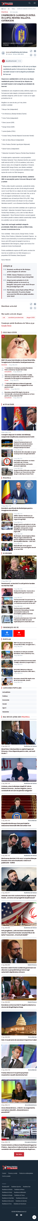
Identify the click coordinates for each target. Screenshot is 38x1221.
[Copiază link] (31, 51)
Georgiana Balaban (31, 1142)
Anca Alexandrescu (31, 1105)
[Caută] (29, 3)
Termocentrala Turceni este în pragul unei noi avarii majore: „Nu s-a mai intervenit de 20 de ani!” (25, 601)
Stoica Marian (32, 820)
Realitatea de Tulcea (19, 1195)
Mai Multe (19, 1154)
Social (6, 380)
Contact (4, 1173)
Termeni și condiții (12, 1173)
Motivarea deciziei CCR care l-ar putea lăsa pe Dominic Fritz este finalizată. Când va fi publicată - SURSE (18, 860)
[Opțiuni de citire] (34, 1217)
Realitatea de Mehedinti (20, 1192)
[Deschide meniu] (35, 3)
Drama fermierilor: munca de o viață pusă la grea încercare (24, 592)
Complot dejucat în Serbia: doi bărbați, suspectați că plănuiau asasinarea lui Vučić (17, 436)
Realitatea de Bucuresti (8, 1201)
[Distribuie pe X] (35, 55)
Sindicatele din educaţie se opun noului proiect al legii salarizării (25, 453)
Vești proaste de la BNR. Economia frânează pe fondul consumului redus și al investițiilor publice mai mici (24, 611)
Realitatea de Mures (19, 1189)
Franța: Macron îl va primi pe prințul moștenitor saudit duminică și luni (14, 1074)
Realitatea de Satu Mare (8, 1198)
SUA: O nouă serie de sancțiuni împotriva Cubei (19, 1040)
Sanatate (4, 365)
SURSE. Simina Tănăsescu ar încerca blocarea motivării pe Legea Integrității (20, 276)
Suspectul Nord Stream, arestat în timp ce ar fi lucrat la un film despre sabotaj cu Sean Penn (24, 472)
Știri (9, 8)
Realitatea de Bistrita (7, 1189)
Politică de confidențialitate (26, 1173)
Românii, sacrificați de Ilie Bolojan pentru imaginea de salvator (18, 270)
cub (4, 317)
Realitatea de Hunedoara (20, 1204)
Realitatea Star (26, 1186)
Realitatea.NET (5, 1186)
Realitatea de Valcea (19, 52)
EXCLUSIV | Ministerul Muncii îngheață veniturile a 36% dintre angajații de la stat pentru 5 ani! (19, 385)
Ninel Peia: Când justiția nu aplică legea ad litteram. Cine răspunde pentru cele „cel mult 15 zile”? (18, 751)
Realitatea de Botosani (21, 1198)
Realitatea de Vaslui (7, 1192)
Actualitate (8, 371)
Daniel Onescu (32, 965)
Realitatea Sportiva (16, 1186)
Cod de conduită (6, 1176)
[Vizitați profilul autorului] (3, 53)
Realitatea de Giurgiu (7, 1195)
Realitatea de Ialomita (21, 1201)
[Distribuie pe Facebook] (35, 51)
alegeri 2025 (31, 317)
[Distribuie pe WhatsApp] (31, 55)
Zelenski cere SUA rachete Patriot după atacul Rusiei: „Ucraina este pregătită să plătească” (18, 897)
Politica (13, 8)
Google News (6, 326)
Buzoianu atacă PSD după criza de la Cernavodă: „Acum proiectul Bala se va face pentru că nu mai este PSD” (19, 394)
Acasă (4, 8)
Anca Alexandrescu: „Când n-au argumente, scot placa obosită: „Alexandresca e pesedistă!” (18, 1110)
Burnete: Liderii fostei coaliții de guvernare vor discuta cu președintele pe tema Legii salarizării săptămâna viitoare (18, 970)
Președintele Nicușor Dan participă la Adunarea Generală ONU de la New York (16, 824)
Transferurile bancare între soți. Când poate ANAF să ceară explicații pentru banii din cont (25, 620)
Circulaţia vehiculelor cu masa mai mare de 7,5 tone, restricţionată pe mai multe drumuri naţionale (24, 463)
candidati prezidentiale (16, 317)
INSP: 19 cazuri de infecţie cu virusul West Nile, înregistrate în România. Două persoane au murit (18, 362)
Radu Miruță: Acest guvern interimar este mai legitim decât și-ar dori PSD (25, 547)
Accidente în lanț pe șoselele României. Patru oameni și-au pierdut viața (19, 369)
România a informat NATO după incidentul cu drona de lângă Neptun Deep (18, 1006)
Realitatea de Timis (7, 1204)
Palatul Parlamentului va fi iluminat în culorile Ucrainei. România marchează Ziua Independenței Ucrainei (23, 444)
